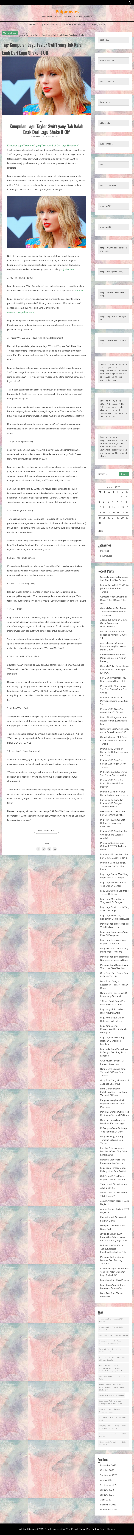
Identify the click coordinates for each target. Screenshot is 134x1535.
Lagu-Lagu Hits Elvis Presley (114, 1280)
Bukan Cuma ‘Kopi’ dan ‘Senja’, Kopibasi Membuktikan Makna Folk (113, 1249)
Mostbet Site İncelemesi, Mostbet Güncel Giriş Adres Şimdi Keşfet (114, 1151)
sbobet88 (78, 290)
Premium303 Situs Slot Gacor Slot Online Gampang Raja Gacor (114, 752)
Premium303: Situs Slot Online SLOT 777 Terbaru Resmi (113, 846)
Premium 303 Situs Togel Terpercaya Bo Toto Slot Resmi (112, 866)
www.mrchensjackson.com (20, 312)
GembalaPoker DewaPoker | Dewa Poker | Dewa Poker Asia (114, 600)
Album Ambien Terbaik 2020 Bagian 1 (111, 1320)
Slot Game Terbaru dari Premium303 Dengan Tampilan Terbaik (111, 803)
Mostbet (104, 550)
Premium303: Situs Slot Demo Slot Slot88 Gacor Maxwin (112, 783)
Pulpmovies (67, 11)
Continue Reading (46, 831)
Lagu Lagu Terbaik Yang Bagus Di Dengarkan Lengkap (112, 1041)
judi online (68, 269)
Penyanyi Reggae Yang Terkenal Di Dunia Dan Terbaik (111, 1140)
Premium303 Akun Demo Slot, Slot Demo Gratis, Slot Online (113, 689)
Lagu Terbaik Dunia (49, 24)
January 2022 (107, 1489)
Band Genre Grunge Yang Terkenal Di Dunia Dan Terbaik (112, 1072)
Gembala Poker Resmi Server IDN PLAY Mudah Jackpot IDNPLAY (114, 669)
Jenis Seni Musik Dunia (75, 24)
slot (102, 164)
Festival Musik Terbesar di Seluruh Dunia (110, 1350)
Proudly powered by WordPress (60, 1529)
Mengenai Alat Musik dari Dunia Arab (112, 1418)
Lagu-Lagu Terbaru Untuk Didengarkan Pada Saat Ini (110, 1402)
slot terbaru (107, 81)
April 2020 (105, 1499)
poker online (107, 61)
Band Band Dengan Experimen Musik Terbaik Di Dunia (114, 985)
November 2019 (108, 1509)
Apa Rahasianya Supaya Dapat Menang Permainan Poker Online (113, 646)
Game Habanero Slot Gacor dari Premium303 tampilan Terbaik (113, 740)
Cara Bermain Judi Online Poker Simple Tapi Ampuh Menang (113, 658)
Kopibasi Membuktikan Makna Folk (112, 1377)
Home (32, 24)
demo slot (105, 102)
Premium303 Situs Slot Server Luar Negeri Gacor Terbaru (113, 764)
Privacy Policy (98, 24)
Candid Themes (107, 1529)
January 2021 (107, 1494)
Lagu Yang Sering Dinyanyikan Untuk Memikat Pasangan (114, 1029)
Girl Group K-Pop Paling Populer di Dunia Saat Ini (113, 1358)
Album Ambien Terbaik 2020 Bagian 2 (111, 1328)
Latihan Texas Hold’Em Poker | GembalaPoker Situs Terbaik (114, 588)
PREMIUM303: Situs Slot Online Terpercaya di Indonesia (112, 823)
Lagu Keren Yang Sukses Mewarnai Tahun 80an (109, 1410)
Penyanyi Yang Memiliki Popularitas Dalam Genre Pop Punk (112, 1104)
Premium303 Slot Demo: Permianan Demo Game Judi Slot (114, 701)
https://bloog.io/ (110, 404)
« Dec (100, 531)
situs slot (105, 123)
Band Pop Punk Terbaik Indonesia (113, 1335)
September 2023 (108, 1475)
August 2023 (106, 1480)
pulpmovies (47, 122)
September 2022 (108, 1485)
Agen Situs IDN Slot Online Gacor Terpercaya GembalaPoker (113, 623)
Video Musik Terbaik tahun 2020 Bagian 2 (112, 1443)
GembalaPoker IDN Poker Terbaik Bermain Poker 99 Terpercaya (113, 612)
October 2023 (107, 1470)
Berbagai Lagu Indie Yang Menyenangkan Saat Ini (110, 1342)
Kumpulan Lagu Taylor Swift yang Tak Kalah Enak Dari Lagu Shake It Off (46, 129)
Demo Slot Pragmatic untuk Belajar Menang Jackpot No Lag (114, 721)
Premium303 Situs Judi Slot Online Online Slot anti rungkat (114, 835)
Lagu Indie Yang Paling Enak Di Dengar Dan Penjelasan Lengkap (114, 1052)
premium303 (105, 206)
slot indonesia (108, 185)
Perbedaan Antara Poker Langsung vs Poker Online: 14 (113, 635)
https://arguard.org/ (111, 272)
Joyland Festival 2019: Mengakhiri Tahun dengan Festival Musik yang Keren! (113, 1237)
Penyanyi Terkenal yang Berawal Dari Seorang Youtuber (112, 1260)
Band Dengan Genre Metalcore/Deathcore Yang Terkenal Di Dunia (113, 1092)
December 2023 (108, 1465)
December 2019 (108, 1504)
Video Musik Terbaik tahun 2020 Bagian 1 (112, 1435)
